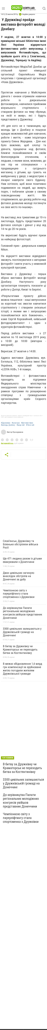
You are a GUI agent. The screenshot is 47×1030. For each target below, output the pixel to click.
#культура (16, 423)
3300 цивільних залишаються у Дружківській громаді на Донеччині (22, 632)
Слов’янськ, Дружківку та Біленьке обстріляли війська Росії (20, 544)
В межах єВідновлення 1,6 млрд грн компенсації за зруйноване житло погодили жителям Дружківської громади (22, 668)
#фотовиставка (27, 423)
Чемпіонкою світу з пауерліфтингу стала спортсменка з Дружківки (18, 594)
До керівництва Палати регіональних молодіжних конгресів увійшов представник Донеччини (22, 613)
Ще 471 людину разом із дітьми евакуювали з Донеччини (22, 560)
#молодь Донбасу (8, 425)
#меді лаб (21, 425)
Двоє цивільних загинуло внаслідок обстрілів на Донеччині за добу (18, 576)
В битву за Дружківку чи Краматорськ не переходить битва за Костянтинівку (20, 649)
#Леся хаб (30, 425)
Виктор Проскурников (15, 432)
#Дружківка (5, 423)
